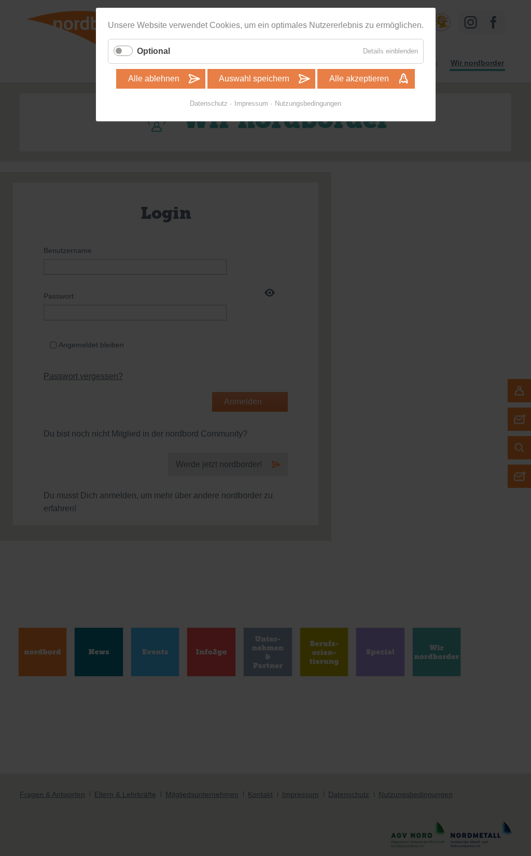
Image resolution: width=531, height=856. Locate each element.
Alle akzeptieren (359, 78)
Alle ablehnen (153, 78)
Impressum (251, 103)
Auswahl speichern (254, 78)
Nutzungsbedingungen (308, 103)
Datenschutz (209, 103)
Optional (153, 51)
